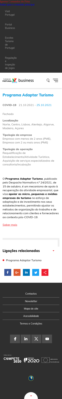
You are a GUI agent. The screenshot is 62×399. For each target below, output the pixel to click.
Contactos (31, 293)
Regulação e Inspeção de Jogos (11, 63)
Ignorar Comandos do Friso (15, 1)
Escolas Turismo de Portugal (9, 42)
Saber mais (10, 224)
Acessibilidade (31, 316)
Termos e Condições (31, 323)
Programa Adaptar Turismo (24, 260)
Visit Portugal (9, 13)
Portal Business (10, 26)
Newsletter (31, 301)
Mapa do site (31, 308)
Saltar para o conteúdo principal (17, 4)
